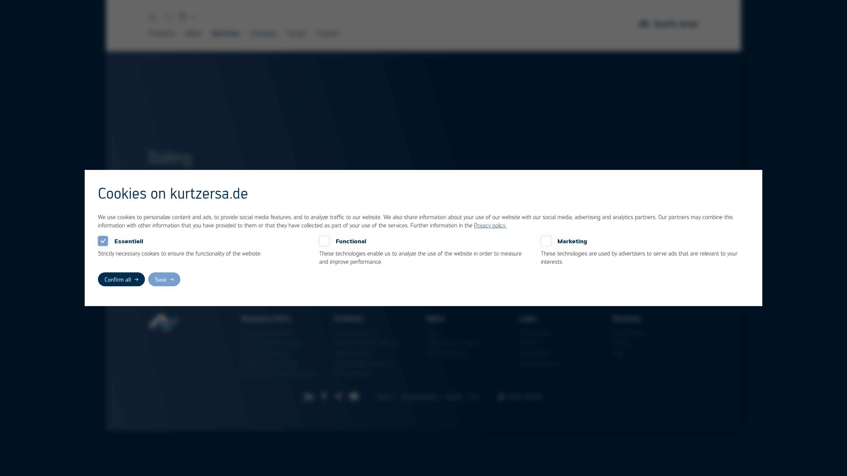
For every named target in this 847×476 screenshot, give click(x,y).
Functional (351, 241)
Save (160, 279)
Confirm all (118, 279)
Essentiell (128, 241)
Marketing (572, 241)
